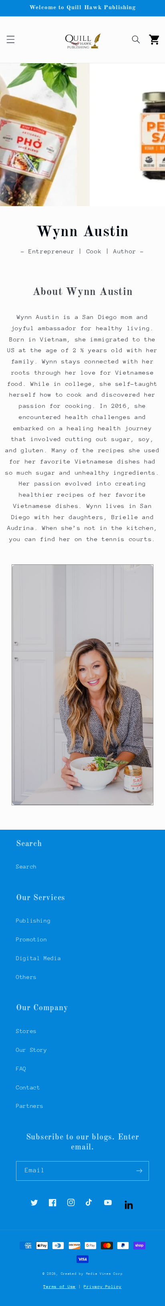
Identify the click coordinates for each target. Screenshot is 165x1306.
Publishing (33, 920)
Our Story (31, 1050)
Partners (30, 1106)
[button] (10, 39)
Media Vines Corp (104, 1274)
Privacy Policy (102, 1286)
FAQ (21, 1068)
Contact (28, 1087)
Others (26, 977)
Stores (26, 1031)
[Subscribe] (139, 1171)
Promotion (31, 939)
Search (26, 866)
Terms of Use (59, 1286)
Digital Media (38, 958)
